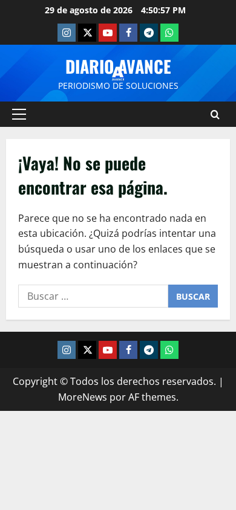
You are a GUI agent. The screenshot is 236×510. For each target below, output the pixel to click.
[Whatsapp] (169, 33)
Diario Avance (118, 66)
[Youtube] (108, 33)
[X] (87, 33)
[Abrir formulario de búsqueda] (215, 114)
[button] (19, 114)
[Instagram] (66, 33)
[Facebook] (128, 33)
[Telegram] (149, 33)
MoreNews (82, 397)
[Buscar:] (93, 296)
